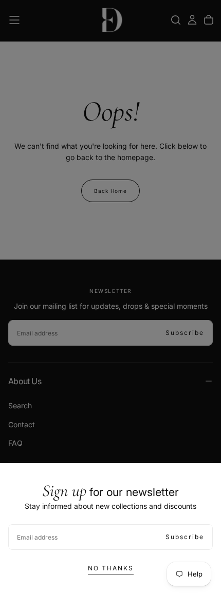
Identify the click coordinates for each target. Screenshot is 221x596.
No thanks (111, 568)
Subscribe (184, 537)
